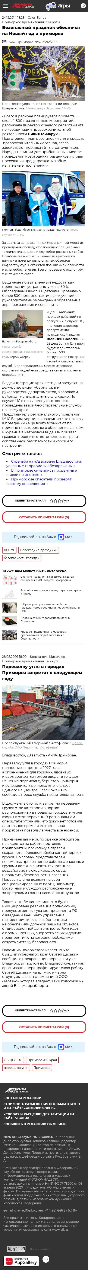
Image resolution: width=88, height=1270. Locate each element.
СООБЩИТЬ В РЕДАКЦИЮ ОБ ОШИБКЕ (35, 1124)
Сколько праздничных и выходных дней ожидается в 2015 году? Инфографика (47, 578)
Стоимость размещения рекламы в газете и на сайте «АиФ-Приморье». (42, 1106)
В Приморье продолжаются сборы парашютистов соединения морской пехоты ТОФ (50, 608)
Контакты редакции (22, 1098)
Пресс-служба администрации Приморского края (22, 352)
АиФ (67, 108)
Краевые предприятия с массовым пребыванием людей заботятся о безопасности (43, 635)
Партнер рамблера (40, 1249)
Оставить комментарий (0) (44, 517)
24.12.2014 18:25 (13, 18)
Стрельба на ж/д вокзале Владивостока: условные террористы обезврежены (44, 463)
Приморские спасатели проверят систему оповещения (39, 481)
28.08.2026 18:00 (14, 657)
